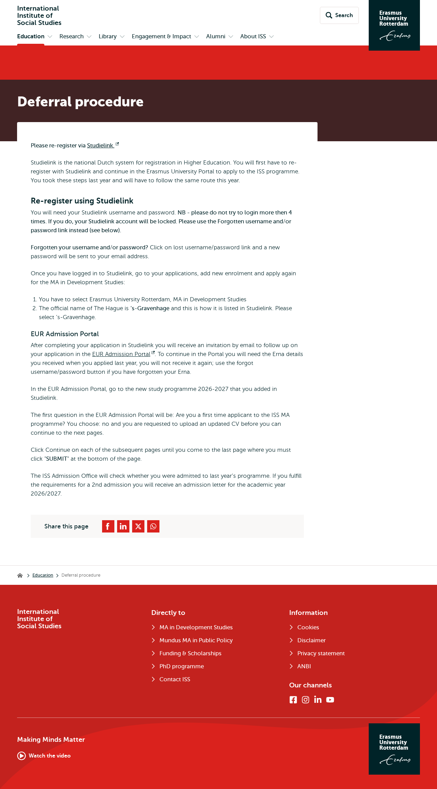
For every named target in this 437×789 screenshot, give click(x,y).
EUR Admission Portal (123, 354)
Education (42, 575)
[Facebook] (293, 700)
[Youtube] (330, 700)
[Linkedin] (318, 700)
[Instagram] (305, 700)
